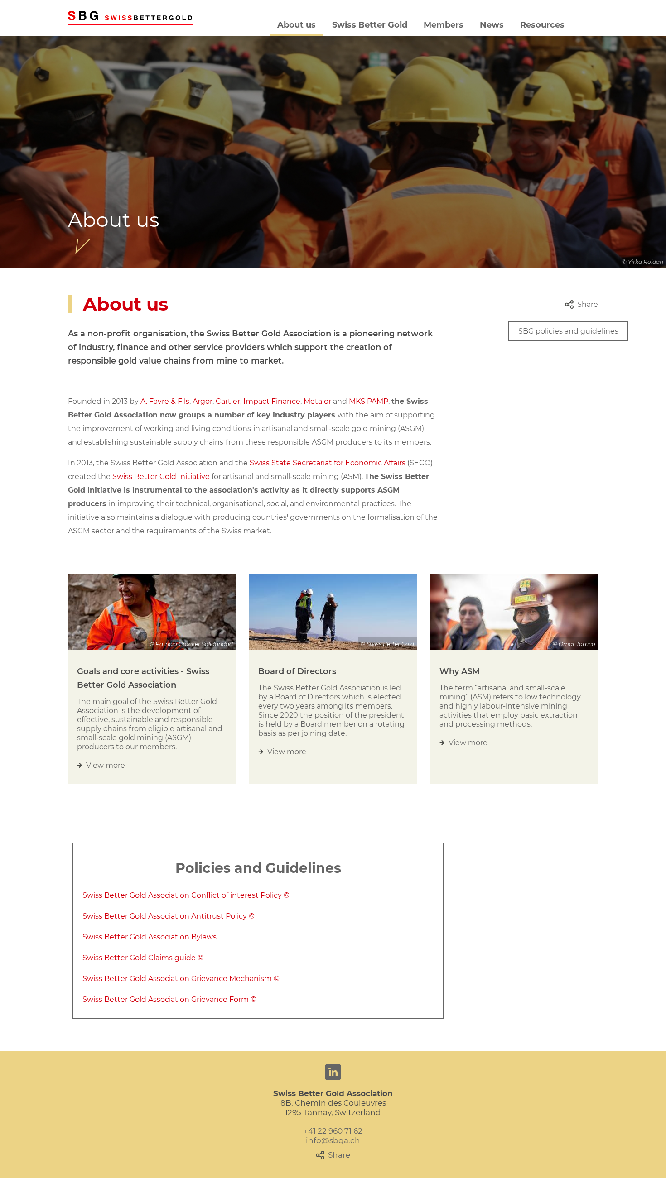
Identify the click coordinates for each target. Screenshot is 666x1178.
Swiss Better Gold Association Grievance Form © (169, 999)
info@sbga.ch (333, 1140)
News (492, 25)
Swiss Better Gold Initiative (161, 476)
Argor (202, 401)
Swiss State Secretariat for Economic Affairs (327, 463)
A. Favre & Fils (164, 401)
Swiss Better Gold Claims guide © (142, 957)
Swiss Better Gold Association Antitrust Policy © (168, 916)
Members (443, 25)
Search (586, 24)
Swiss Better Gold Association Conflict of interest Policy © (186, 895)
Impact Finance (271, 401)
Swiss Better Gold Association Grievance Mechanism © (181, 978)
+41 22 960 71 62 (333, 1130)
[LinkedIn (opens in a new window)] (333, 1072)
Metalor (317, 401)
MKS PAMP (368, 401)
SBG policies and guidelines (568, 331)
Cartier (228, 401)
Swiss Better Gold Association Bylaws (149, 937)
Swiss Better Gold (369, 25)
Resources (542, 25)
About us (296, 25)
